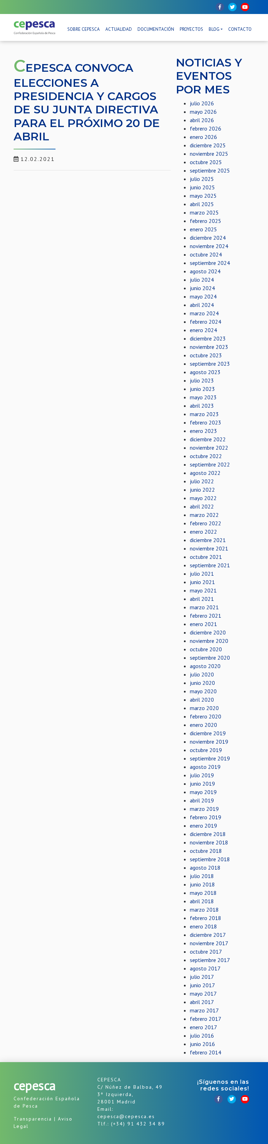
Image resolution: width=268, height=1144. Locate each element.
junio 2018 (202, 884)
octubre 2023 (206, 355)
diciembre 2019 (208, 733)
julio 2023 (202, 380)
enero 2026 (203, 136)
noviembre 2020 (209, 640)
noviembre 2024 (209, 246)
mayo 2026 (203, 111)
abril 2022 (202, 506)
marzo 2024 (204, 313)
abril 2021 (202, 598)
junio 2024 (202, 288)
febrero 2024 (205, 321)
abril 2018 (202, 901)
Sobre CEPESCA (83, 29)
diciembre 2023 (208, 338)
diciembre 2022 (208, 439)
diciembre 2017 (208, 934)
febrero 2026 (205, 128)
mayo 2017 (203, 993)
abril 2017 (202, 1001)
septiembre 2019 (210, 758)
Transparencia (33, 1119)
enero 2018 (203, 926)
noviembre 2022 (209, 447)
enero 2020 (203, 724)
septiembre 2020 (210, 657)
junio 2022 (202, 489)
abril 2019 (202, 800)
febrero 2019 (205, 817)
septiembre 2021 (210, 565)
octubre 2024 (206, 254)
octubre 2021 (206, 556)
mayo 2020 (203, 691)
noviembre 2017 (209, 943)
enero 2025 (203, 229)
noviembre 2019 (209, 741)
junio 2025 (202, 187)
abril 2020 (202, 699)
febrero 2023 (205, 422)
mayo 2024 (203, 296)
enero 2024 (203, 330)
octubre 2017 (206, 951)
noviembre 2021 (209, 548)
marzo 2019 (204, 808)
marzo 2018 (204, 909)
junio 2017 (202, 985)
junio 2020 (202, 682)
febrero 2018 (205, 917)
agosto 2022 (205, 472)
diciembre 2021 (208, 539)
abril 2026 (202, 120)
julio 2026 (202, 103)
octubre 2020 (206, 649)
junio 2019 (202, 783)
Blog (214, 29)
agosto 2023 (205, 372)
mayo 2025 (203, 195)
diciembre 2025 (208, 145)
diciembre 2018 (208, 833)
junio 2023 (202, 388)
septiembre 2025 (210, 170)
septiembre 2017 (210, 959)
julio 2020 (202, 674)
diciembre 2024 (208, 237)
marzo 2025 (204, 212)
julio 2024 (202, 279)
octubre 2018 (206, 850)
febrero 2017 (205, 1018)
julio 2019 (202, 775)
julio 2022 (202, 481)
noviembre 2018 (209, 842)
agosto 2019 (205, 766)
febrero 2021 (205, 615)
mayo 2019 (203, 791)
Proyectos (191, 29)
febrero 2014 (205, 1052)
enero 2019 (203, 825)
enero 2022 (203, 531)
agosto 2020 (205, 665)
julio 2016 (202, 1035)
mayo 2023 (203, 397)
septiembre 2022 (210, 464)
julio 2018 (202, 875)
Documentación (155, 29)
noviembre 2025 (209, 153)
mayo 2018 (203, 892)
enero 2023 (203, 430)
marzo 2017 (204, 1010)
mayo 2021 (203, 590)
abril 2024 (202, 304)
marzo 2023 (204, 413)
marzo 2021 (204, 607)
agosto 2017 (205, 968)
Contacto (240, 29)
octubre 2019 (206, 749)
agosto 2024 (205, 271)
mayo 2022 (203, 497)
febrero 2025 (205, 220)
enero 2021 (203, 623)
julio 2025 (202, 178)
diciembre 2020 (208, 632)
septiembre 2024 (210, 262)
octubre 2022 (206, 455)
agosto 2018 (205, 867)
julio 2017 (202, 976)
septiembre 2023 (210, 363)
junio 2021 (202, 581)
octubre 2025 (206, 162)
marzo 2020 (204, 707)
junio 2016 (202, 1043)
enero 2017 (203, 1027)
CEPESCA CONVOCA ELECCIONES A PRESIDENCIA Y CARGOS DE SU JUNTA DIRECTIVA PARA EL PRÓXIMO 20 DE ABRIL (87, 102)
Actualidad (118, 29)
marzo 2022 (204, 514)
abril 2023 (202, 405)
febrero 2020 (205, 716)
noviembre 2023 (209, 346)
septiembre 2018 (210, 859)
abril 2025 (202, 204)
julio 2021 (202, 573)
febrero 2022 (205, 523)
